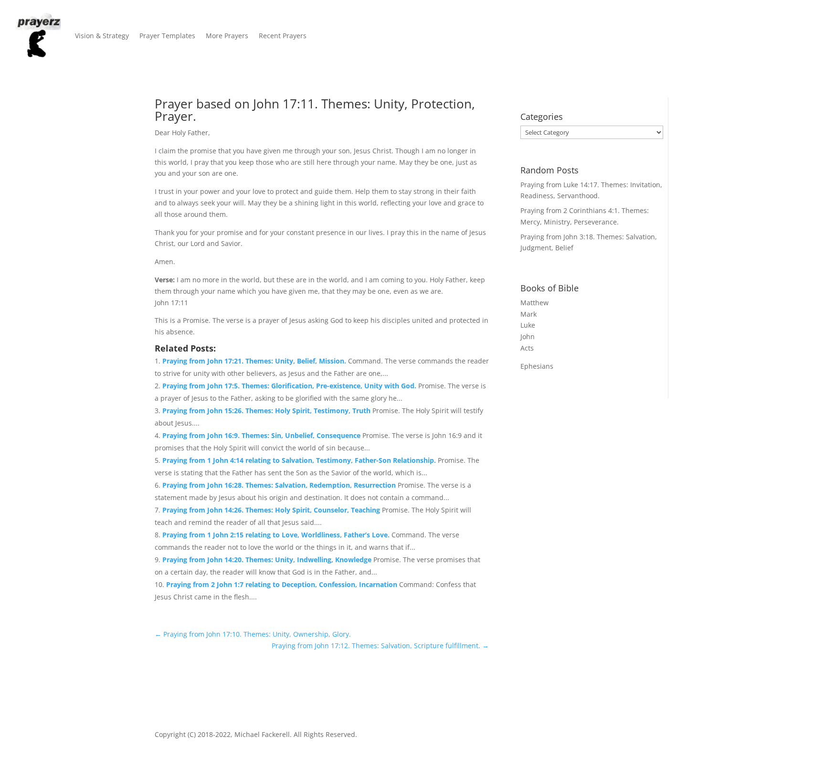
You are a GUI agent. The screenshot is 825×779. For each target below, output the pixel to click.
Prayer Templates (167, 35)
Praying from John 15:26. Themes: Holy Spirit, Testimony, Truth (267, 410)
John (527, 336)
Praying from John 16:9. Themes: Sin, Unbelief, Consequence (262, 435)
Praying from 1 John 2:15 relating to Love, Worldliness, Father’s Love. (276, 534)
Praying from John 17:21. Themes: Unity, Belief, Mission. (255, 360)
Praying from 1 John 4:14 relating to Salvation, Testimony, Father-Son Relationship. (300, 460)
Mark (528, 314)
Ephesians (536, 366)
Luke (527, 325)
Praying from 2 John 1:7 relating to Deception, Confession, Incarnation (282, 584)
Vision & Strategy (102, 35)
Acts (527, 347)
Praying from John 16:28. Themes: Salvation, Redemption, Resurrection (280, 485)
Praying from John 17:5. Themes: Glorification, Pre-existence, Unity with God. (290, 385)
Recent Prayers (283, 35)
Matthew (534, 302)
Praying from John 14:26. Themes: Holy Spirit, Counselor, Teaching (272, 509)
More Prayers (227, 35)
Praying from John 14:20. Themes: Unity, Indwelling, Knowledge (267, 559)
